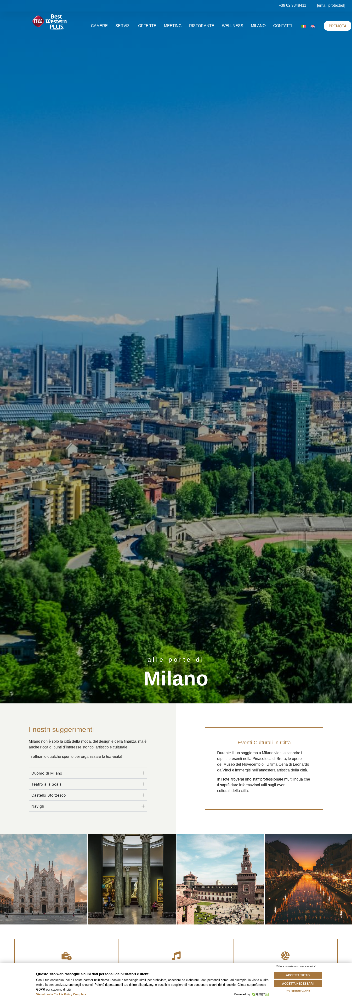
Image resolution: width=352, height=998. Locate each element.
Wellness (232, 26)
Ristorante (201, 26)
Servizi (123, 26)
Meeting (173, 26)
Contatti (282, 26)
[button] (7, 879)
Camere (99, 26)
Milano (258, 26)
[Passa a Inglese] (312, 26)
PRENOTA (337, 25)
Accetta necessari (297, 983)
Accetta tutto (298, 975)
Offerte (147, 26)
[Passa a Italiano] (303, 26)
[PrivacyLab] (259, 994)
